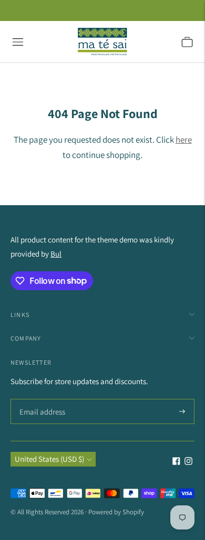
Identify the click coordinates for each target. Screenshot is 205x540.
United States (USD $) (49, 459)
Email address (40, 399)
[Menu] (18, 42)
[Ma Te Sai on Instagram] (188, 462)
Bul (56, 254)
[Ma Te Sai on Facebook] (176, 462)
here (184, 139)
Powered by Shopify (116, 511)
